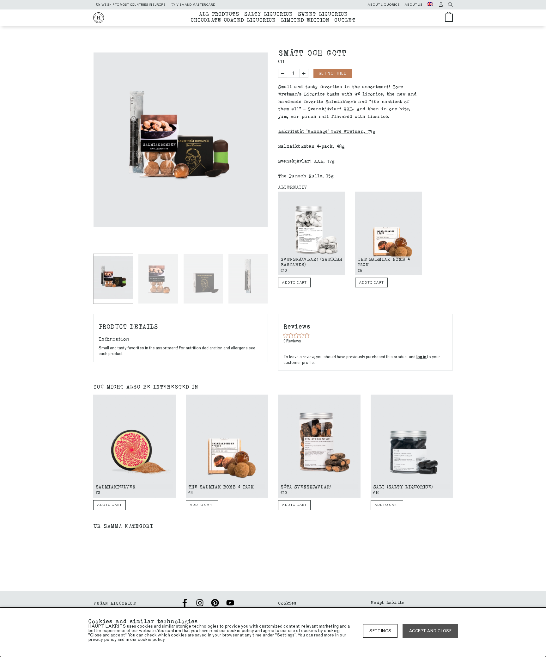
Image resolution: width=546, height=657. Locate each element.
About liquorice (383, 5)
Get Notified (332, 73)
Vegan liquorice (114, 602)
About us (413, 5)
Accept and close (430, 631)
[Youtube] (230, 603)
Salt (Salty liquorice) (403, 486)
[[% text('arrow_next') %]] (421, 235)
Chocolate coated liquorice (233, 19)
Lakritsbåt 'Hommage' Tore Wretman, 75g (326, 131)
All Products (219, 13)
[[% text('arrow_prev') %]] (279, 235)
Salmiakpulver (116, 486)
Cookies (287, 602)
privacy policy (102, 639)
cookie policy (151, 639)
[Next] (260, 240)
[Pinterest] (215, 603)
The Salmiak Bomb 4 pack (384, 261)
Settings (380, 631)
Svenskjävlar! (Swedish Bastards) (311, 261)
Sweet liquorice (323, 13)
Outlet (344, 19)
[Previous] (100, 240)
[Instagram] (200, 603)
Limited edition (305, 19)
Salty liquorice (268, 13)
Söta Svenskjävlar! (306, 486)
